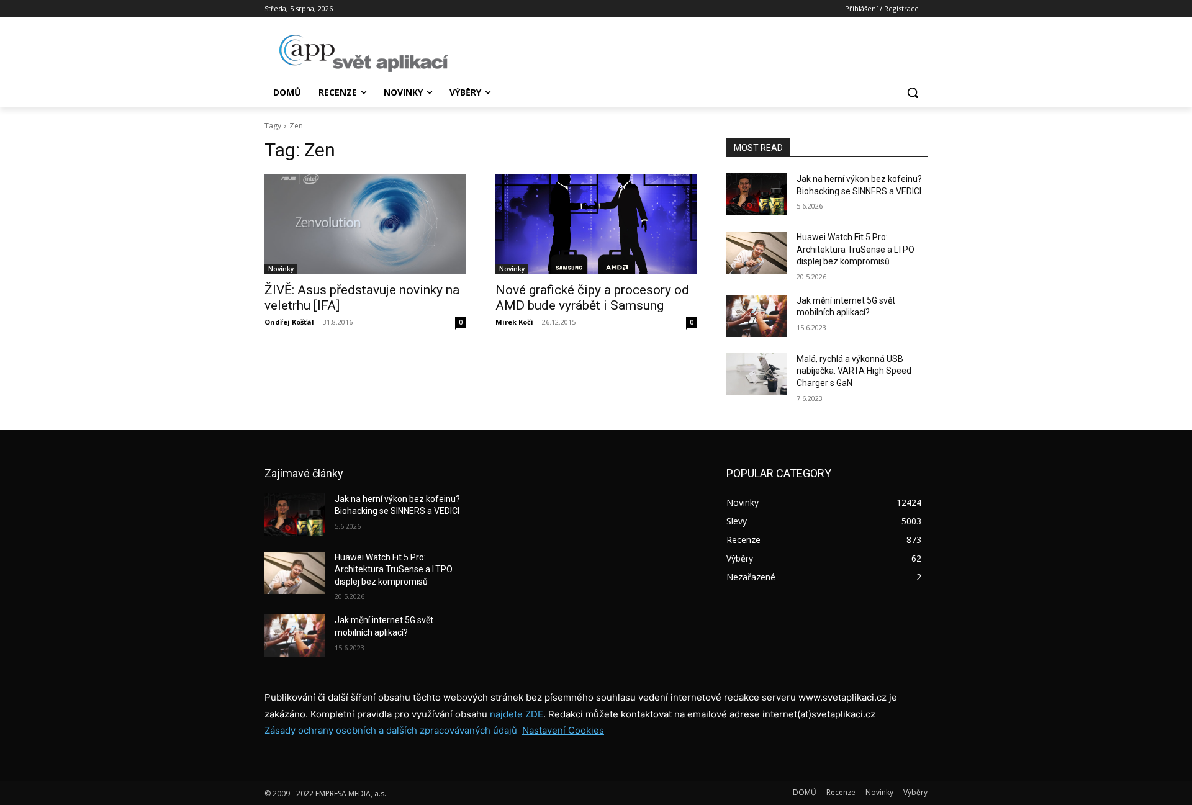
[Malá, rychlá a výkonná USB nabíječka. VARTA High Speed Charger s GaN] (756, 374)
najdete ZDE (516, 714)
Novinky (281, 268)
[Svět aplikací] (363, 53)
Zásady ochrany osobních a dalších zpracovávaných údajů (390, 730)
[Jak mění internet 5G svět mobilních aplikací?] (756, 316)
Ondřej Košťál (289, 321)
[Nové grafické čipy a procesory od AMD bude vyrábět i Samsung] (596, 224)
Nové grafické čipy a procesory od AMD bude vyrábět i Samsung (592, 297)
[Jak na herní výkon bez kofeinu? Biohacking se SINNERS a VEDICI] (756, 194)
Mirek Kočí (514, 321)
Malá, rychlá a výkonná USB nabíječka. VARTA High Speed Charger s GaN (854, 371)
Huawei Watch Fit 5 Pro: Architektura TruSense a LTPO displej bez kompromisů (855, 249)
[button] (913, 92)
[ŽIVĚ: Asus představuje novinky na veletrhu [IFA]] (365, 224)
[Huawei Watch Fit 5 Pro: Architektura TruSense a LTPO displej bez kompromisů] (756, 253)
